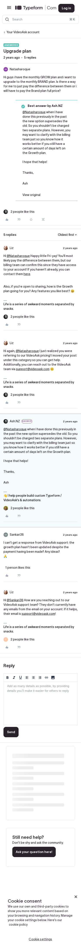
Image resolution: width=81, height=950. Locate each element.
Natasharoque (20, 69)
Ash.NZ (15, 421)
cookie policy (18, 924)
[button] (9, 9)
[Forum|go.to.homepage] (33, 8)
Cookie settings (40, 939)
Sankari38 (17, 534)
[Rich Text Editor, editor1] (40, 703)
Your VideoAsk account (23, 32)
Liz (12, 248)
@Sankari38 (15, 600)
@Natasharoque (34, 112)
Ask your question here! (34, 852)
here (27, 274)
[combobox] (40, 19)
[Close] (76, 896)
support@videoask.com (32, 369)
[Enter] (7, 19)
